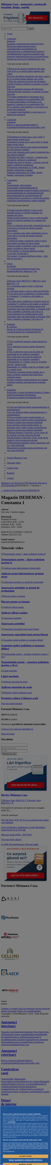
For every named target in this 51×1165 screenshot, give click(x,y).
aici (25, 1131)
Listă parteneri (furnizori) (8, 1151)
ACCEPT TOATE (25, 1156)
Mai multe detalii (11, 1121)
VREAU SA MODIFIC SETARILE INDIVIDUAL (25, 1160)
